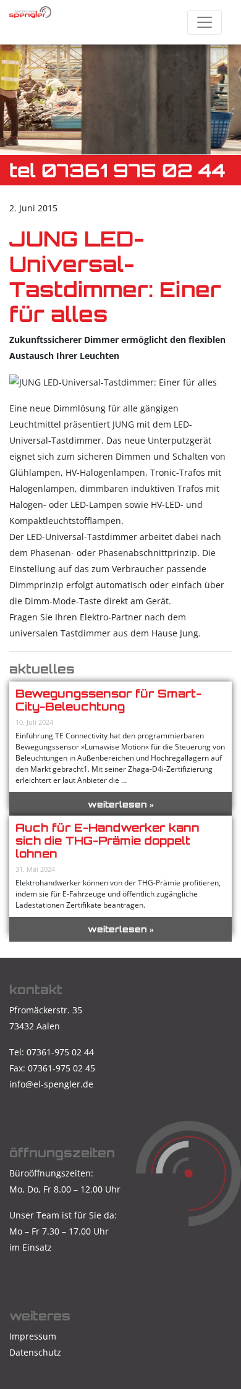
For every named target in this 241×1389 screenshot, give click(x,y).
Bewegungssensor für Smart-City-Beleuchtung (108, 699)
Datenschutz (35, 1352)
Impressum (32, 1336)
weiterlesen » (121, 804)
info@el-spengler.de (51, 1084)
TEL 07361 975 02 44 (117, 170)
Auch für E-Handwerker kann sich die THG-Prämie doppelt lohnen (107, 840)
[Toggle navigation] (204, 22)
